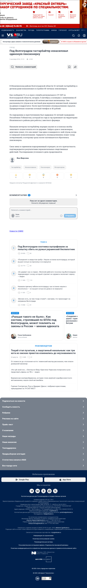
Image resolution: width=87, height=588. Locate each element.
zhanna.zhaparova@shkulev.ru (36, 520)
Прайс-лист (7, 424)
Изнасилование (30, 167)
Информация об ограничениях (43, 535)
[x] (55, 491)
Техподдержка (9, 448)
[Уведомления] (79, 35)
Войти (17, 216)
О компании (7, 430)
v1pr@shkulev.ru (56, 532)
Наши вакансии (9, 442)
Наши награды (9, 436)
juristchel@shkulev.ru (66, 512)
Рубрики (6, 413)
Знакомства (21, 30)
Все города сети (9, 466)
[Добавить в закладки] (69, 67)
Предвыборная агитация (13, 454)
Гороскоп (63, 30)
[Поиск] (73, 35)
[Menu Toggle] (2, 35)
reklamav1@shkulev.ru (62, 528)
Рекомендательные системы (43, 542)
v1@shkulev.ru (53, 511)
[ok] (43, 491)
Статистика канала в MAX (14, 460)
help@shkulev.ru (48, 514)
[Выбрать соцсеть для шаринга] (75, 67)
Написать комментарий (25, 67)
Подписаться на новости (13, 401)
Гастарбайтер (16, 167)
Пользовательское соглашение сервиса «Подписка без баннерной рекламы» (43, 545)
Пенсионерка (45, 167)
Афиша (54, 30)
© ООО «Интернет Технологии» (43, 573)
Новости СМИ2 (16, 231)
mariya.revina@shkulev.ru (36, 523)
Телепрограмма (42, 30)
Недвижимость (7, 30)
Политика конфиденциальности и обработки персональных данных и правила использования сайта (43, 548)
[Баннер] (50, 42)
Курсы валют (74, 30)
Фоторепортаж (59, 167)
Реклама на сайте (10, 418)
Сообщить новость (11, 407)
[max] (49, 491)
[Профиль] (84, 35)
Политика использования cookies (43, 539)
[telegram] (31, 491)
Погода (31, 30)
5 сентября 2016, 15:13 (17, 59)
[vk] (37, 491)
